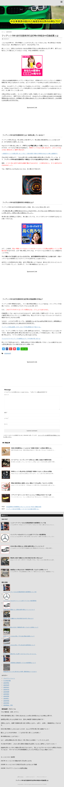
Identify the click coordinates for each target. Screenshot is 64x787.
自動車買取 (6, 696)
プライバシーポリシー (42, 776)
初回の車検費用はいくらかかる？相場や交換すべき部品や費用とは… (31, 448)
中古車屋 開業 (7, 680)
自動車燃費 (6, 692)
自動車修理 (7, 353)
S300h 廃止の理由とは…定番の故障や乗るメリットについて (27, 546)
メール (6, 418)
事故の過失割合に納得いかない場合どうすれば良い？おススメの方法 (32, 483)
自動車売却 (6, 689)
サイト (6, 424)
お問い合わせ (20, 776)
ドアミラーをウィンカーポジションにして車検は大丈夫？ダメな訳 (31, 495)
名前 (5, 412)
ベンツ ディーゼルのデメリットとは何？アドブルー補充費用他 (28, 534)
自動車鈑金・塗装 (8, 705)
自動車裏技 (6, 694)
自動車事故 (6, 683)
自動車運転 (6, 703)
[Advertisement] (32, 120)
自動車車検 (6, 700)
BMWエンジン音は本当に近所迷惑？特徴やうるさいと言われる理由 (31, 471)
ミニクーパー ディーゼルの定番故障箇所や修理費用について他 (28, 523)
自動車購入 (6, 698)
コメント (6, 394)
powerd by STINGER (41, 784)
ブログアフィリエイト (9, 678)
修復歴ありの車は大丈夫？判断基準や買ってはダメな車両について (29, 569)
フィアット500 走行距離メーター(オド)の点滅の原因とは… (22, 509)
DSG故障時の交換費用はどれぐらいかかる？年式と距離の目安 (23, 507)
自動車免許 (6, 687)
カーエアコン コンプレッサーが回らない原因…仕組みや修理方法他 (31, 460)
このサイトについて (30, 776)
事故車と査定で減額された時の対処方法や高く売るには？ (26, 558)
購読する (5, 515)
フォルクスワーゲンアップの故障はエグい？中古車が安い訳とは (21, 338)
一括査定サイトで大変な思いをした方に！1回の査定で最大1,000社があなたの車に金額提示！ (30, 153)
